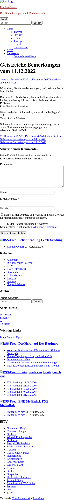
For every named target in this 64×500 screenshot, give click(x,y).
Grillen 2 (11, 434)
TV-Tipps (19, 41)
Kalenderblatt (21, 47)
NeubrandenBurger (17, 428)
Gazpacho (12, 474)
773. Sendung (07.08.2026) (22, 391)
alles (9, 489)
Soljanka (11, 486)
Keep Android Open (11, 337)
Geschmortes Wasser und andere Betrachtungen (32, 362)
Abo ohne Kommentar (45, 227)
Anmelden (38, 498)
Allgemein (12, 259)
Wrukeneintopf (15, 464)
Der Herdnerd (49, 343)
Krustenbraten (14, 458)
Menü (4, 19)
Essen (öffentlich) (16, 268)
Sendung (11, 281)
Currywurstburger (16, 431)
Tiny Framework (21, 498)
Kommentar (7, 164)
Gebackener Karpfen (18, 452)
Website (4, 208)
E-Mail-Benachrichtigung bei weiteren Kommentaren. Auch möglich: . (29, 225)
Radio (10, 28)
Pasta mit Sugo (15, 480)
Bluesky (4, 317)
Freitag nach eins (16, 411)
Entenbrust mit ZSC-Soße (21, 483)
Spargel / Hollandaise (18, 443)
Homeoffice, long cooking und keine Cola (29, 356)
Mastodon (5, 314)
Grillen (10, 471)
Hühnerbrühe (14, 455)
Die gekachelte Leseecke (20, 262)
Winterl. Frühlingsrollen (19, 437)
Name (4, 192)
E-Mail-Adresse (9, 198)
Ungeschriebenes (16, 284)
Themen (18, 31)
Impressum (13, 53)
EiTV (10, 50)
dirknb (3, 79)
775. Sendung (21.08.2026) (22, 385)
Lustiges (11, 278)
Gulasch (11, 449)
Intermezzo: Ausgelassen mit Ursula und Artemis (33, 365)
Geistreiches (55, 136)
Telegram (5, 323)
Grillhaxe (12, 440)
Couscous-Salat (15, 461)
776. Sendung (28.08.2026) (22, 382)
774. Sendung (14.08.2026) (22, 388)
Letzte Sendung (52, 240)
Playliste (18, 34)
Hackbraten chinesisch (19, 477)
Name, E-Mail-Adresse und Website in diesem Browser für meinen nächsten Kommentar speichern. (32, 216)
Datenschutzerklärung (25, 56)
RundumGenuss (8, 7)
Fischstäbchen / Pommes (20, 446)
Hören (17, 38)
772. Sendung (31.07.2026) (22, 394)
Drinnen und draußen (18, 359)
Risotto (11, 468)
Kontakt (18, 44)
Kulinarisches (14, 275)
